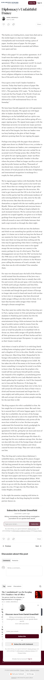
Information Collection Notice (26, 651)
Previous (8, 546)
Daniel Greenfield (12, 17)
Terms (27, 670)
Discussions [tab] (17, 586)
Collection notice (34, 670)
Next (37, 546)
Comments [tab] (6, 560)
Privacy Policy (22, 653)
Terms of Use (32, 649)
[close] (38, 605)
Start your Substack (18, 674)
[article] (22, 598)
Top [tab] (4, 586)
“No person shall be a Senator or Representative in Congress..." (13, 598)
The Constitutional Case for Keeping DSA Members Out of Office (17, 593)
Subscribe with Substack (23, 644)
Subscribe (32, 3)
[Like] (4, 24)
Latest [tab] (9, 586)
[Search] (40, 586)
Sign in (39, 3)
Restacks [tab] (15, 560)
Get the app (30, 674)
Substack (13, 678)
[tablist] (10, 560)
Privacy (22, 670)
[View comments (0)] (9, 24)
